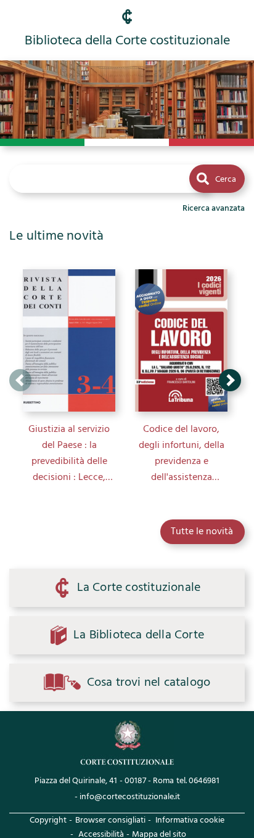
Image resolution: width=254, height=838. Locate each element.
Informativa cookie (189, 820)
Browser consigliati (110, 820)
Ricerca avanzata (213, 208)
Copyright (48, 820)
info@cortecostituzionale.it (130, 797)
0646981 (204, 781)
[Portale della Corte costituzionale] (127, 742)
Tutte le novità (202, 532)
